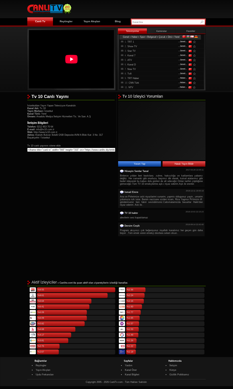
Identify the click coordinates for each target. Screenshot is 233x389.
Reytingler (66, 21)
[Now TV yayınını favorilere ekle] (195, 69)
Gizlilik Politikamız (179, 374)
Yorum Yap (139, 163)
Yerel (176, 37)
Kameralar (161, 31)
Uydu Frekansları (45, 374)
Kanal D (131, 64)
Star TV (131, 51)
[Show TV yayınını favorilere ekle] (195, 46)
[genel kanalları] (181, 42)
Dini (170, 37)
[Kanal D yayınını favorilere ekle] (195, 64)
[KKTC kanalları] (192, 37)
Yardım (128, 365)
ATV (129, 60)
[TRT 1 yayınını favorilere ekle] (195, 42)
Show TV (132, 46)
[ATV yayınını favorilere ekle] (195, 60)
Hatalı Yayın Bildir (184, 163)
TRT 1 (130, 41)
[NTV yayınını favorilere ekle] (195, 87)
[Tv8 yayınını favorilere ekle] (195, 73)
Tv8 (129, 73)
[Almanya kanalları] (196, 37)
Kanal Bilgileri (132, 374)
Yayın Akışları (92, 21)
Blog (118, 21)
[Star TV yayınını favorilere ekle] (195, 51)
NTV (131, 87)
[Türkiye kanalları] (184, 37)
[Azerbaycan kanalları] (188, 37)
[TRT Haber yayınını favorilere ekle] (195, 78)
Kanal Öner (131, 370)
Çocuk (162, 37)
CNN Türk (134, 82)
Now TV (131, 69)
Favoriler (190, 31)
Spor (142, 37)
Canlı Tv (40, 21)
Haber (134, 37)
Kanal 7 (131, 55)
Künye (172, 370)
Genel (126, 37)
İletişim (173, 365)
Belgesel (151, 37)
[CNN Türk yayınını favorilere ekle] (195, 82)
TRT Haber (133, 78)
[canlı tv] (49, 14)
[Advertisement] (139, 8)
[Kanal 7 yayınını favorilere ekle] (195, 55)
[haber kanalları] (181, 78)
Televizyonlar (132, 31)
